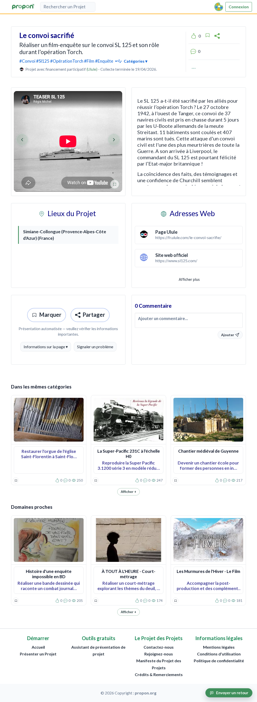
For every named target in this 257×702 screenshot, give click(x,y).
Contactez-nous (159, 647)
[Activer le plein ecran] (114, 184)
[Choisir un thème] (219, 7)
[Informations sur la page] (193, 68)
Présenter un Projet (38, 653)
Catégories (135, 60)
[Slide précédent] (22, 139)
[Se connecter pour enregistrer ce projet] (207, 35)
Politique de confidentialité (219, 660)
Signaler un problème (95, 346)
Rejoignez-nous (158, 653)
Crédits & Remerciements (159, 674)
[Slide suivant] (114, 139)
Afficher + (128, 492)
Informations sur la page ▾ (46, 346)
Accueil (38, 647)
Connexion (239, 6)
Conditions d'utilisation (219, 653)
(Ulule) (92, 69)
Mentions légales (219, 647)
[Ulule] (21, 69)
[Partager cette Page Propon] (217, 36)
